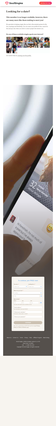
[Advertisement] (28, 71)
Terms (21, 337)
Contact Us (15, 337)
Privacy (26, 337)
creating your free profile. (24, 55)
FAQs (30, 337)
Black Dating (46, 337)
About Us (9, 337)
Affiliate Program (37, 337)
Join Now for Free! (45, 3)
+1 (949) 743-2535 (29, 345)
